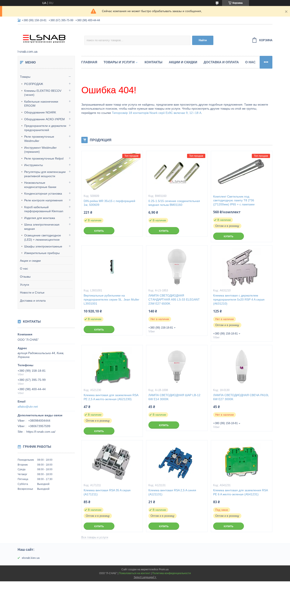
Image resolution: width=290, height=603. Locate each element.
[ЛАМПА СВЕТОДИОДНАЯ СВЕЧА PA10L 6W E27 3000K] (241, 366)
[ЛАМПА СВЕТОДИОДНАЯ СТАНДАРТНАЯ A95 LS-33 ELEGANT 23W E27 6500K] (176, 267)
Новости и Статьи (32, 292)
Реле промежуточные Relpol (43, 158)
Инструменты (33, 165)
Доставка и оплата (33, 300)
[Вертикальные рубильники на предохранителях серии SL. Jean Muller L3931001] (112, 267)
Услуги (24, 284)
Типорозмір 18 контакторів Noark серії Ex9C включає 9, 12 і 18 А (156, 112)
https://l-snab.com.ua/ (40, 431)
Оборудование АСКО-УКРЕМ (44, 119)
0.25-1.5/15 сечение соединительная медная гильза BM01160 (174, 203)
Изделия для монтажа (39, 218)
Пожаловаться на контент (134, 573)
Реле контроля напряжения (43, 200)
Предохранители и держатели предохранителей (45, 128)
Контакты (153, 62)
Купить (99, 231)
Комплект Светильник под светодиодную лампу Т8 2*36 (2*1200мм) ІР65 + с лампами (234, 200)
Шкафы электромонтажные (43, 246)
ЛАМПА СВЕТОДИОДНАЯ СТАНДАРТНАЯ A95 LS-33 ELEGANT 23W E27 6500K (174, 299)
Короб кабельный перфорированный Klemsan (43, 209)
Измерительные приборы (42, 253)
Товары (25, 76)
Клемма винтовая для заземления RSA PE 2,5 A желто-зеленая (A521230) (111, 397)
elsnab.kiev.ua (30, 557)
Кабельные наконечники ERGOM (41, 103)
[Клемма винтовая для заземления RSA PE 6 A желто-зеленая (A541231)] (241, 461)
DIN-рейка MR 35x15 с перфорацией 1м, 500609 (109, 203)
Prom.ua (164, 569)
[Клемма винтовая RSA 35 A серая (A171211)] (112, 461)
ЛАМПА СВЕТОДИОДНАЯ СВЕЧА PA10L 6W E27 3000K (241, 397)
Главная (89, 62)
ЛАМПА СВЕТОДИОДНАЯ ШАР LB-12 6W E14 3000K (174, 397)
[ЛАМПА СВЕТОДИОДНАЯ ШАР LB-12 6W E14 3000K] (176, 366)
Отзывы (25, 276)
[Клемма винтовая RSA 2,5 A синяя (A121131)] (176, 461)
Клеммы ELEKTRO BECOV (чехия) (42, 93)
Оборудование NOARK (40, 112)
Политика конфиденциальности (171, 573)
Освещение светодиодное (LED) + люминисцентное (42, 237)
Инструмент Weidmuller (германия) (40, 150)
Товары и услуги (119, 62)
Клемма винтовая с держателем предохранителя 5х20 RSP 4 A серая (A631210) (239, 299)
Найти (203, 40)
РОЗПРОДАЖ (33, 84)
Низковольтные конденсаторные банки (40, 185)
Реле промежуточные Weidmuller (39, 139)
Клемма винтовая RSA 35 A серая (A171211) (107, 492)
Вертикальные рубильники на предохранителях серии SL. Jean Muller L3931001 (111, 299)
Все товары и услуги (94, 537)
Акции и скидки (30, 260)
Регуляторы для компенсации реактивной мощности (45, 174)
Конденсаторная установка (43, 193)
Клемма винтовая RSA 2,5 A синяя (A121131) (172, 492)
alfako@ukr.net (28, 406)
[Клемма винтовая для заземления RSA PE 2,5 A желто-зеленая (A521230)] (112, 366)
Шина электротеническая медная (41, 226)
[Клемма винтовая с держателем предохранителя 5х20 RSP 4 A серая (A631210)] (241, 267)
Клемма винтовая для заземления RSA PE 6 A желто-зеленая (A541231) (240, 492)
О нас (24, 268)
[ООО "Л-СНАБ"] (51, 37)
